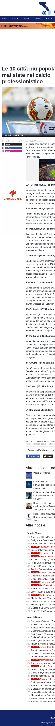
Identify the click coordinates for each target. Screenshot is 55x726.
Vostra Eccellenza (41, 473)
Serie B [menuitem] (26, 19)
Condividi (34, 456)
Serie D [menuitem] (49, 19)
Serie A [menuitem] (15, 19)
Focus (35, 441)
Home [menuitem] (4, 19)
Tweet (49, 456)
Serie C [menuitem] (38, 19)
